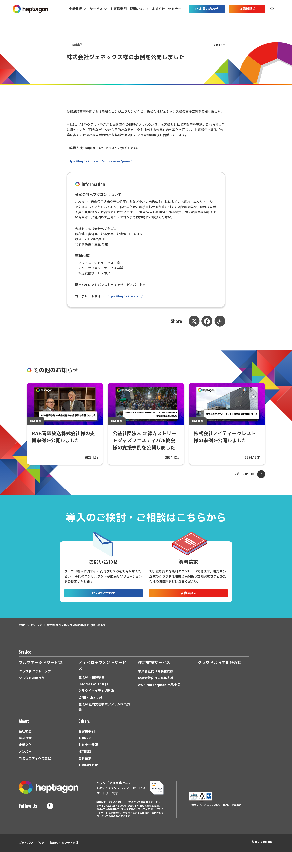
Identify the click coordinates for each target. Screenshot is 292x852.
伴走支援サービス (154, 663)
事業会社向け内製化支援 (155, 671)
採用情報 (84, 751)
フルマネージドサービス (41, 663)
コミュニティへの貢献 (35, 758)
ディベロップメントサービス (102, 666)
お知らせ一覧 (244, 474)
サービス (96, 9)
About (24, 721)
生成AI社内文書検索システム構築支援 (104, 707)
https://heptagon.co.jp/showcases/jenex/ (99, 161)
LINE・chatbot (90, 697)
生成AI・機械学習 (91, 677)
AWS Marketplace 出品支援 (159, 685)
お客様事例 (118, 9)
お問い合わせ (209, 9)
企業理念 (25, 738)
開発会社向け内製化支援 (155, 678)
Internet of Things (93, 684)
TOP (22, 625)
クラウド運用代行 (31, 678)
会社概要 (25, 731)
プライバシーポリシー (33, 843)
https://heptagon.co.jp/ (124, 296)
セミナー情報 (88, 745)
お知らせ (158, 9)
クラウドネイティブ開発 (96, 691)
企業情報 (75, 9)
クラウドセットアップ (35, 671)
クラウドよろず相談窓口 (220, 663)
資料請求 (249, 9)
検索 (272, 9)
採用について (139, 9)
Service (25, 652)
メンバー (25, 751)
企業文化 (25, 745)
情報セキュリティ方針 (64, 843)
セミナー (174, 9)
